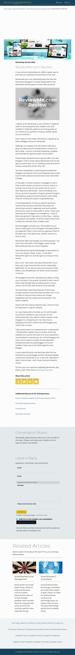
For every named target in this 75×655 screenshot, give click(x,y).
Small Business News (58, 629)
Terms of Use (34, 623)
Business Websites (19, 9)
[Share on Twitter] (24, 381)
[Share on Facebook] (18, 381)
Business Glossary (22, 414)
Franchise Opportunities (25, 403)
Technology (7, 9)
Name (19, 468)
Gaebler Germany (41, 642)
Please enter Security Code (26, 504)
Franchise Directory (16, 629)
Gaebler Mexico (35, 636)
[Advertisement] (37, 25)
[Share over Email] (36, 381)
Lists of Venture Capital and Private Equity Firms (35, 398)
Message (20, 485)
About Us (24, 623)
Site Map (15, 623)
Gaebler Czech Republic (23, 642)
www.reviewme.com (44, 370)
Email (19, 476)
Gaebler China (56, 642)
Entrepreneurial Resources (37, 629)
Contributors (20, 409)
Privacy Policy (47, 623)
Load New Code (41, 515)
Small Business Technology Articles (38, 9)
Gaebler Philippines (52, 636)
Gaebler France (21, 636)
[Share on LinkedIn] (30, 381)
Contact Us (58, 623)
